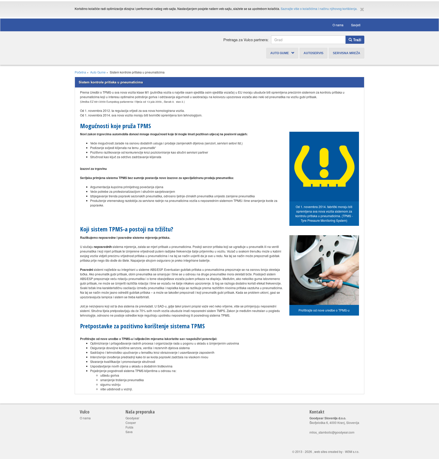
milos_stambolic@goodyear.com (331, 432)
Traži (356, 39)
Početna (80, 72)
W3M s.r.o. (352, 451)
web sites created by (328, 451)
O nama (338, 25)
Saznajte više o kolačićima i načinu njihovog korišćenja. (319, 8)
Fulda (129, 427)
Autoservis (313, 53)
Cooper (131, 422)
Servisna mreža (346, 53)
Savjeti (355, 25)
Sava (129, 432)
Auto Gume (280, 53)
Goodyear (132, 418)
